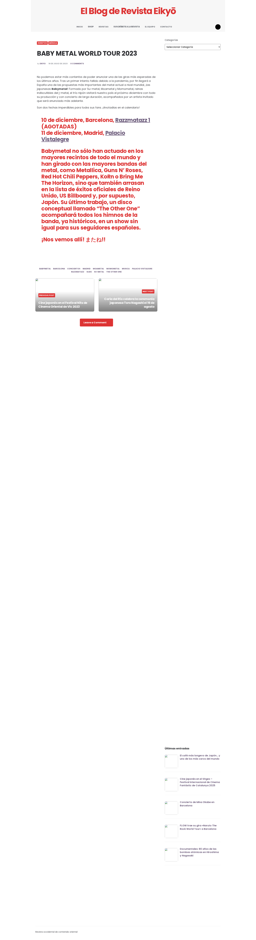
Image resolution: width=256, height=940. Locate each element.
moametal (98, 269)
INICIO (79, 26)
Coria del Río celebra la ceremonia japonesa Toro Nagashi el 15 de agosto (129, 303)
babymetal (45, 269)
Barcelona (59, 269)
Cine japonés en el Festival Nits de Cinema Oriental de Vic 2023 (62, 305)
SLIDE (89, 272)
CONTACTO (166, 26)
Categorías (171, 40)
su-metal (99, 272)
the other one (114, 272)
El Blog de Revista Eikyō (128, 11)
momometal (113, 269)
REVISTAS (103, 26)
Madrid (87, 269)
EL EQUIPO (150, 26)
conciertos (73, 269)
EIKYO (43, 64)
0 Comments (77, 64)
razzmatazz (77, 272)
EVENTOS (42, 43)
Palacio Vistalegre (142, 269)
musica (126, 269)
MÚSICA (53, 43)
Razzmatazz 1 (132, 120)
